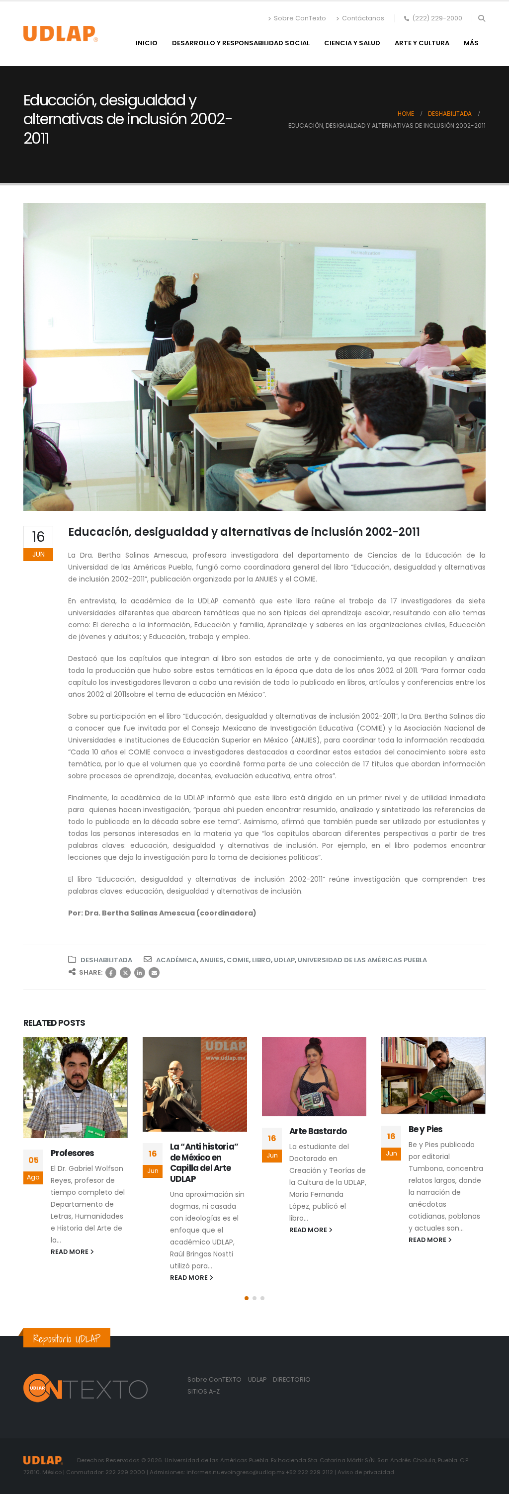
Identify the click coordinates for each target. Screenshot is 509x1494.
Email (154, 972)
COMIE (238, 960)
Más (471, 43)
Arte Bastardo (317, 1131)
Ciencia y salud (352, 43)
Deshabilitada (106, 960)
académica (176, 960)
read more (70, 1251)
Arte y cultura (422, 43)
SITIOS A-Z (203, 1391)
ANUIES (212, 960)
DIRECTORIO (292, 1379)
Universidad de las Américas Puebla (362, 960)
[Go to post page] (75, 1087)
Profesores (72, 1153)
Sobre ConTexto (300, 18)
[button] (481, 18)
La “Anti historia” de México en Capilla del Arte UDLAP (204, 1163)
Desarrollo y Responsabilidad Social (241, 43)
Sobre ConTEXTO (214, 1379)
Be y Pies (425, 1129)
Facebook (110, 972)
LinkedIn (139, 972)
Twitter (125, 972)
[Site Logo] (60, 34)
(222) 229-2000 (437, 18)
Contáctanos (363, 18)
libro (261, 960)
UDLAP (284, 960)
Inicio (147, 43)
